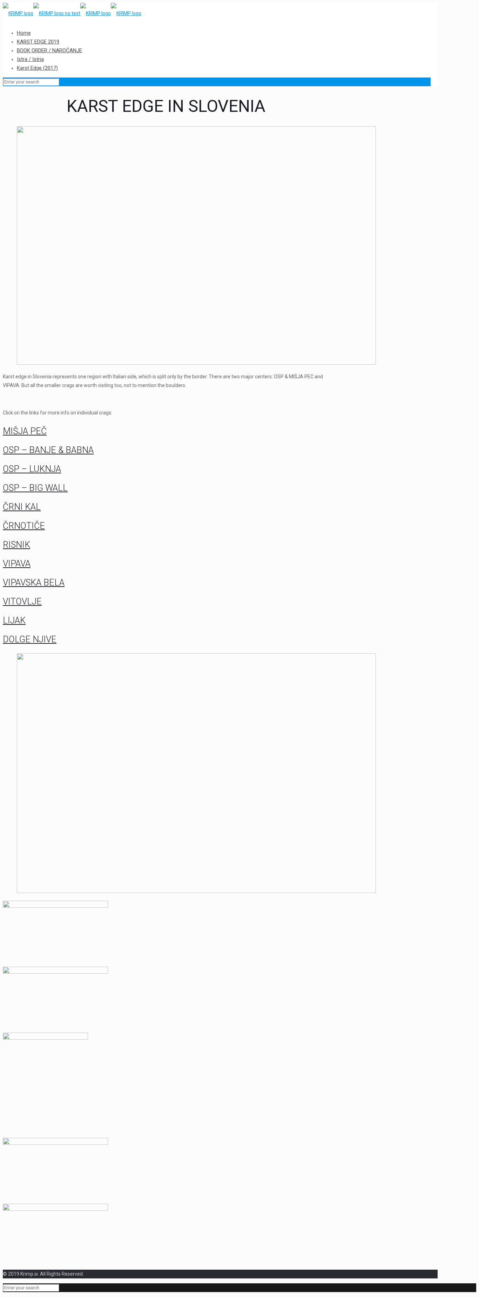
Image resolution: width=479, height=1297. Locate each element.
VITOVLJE (22, 601)
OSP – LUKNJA (32, 469)
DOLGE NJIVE (29, 639)
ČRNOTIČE (24, 526)
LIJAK (14, 620)
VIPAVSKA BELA (34, 582)
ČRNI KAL (22, 507)
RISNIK (16, 545)
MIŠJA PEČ (25, 431)
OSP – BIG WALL (35, 488)
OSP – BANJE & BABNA (48, 450)
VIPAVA (17, 564)
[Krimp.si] (72, 13)
